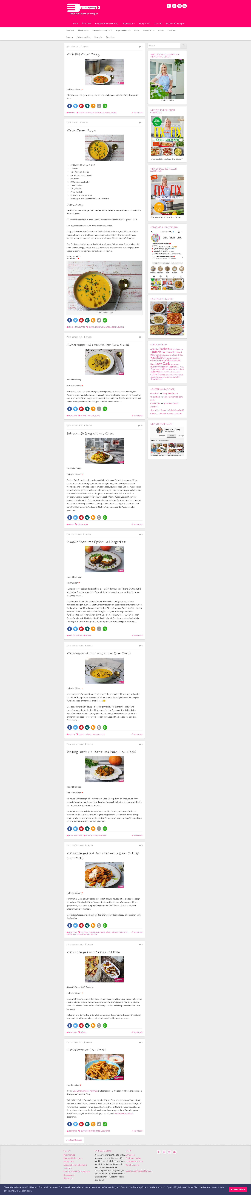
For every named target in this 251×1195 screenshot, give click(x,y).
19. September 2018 (76, 845)
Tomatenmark (178, 375)
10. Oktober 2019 (75, 337)
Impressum (127, 23)
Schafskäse (166, 372)
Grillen (180, 355)
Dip (179, 349)
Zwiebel (114, 113)
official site (155, 403)
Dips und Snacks (123, 30)
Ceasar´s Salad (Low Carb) (172, 410)
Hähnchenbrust (155, 361)
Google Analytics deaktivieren (139, 1171)
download (154, 393)
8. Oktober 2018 (75, 534)
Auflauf (156, 349)
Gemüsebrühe (168, 355)
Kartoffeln (89, 113)
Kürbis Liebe (71, 934)
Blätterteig (173, 349)
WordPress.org (132, 1165)
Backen (164, 349)
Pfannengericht (157, 368)
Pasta (136, 30)
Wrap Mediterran (170, 393)
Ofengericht (162, 366)
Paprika (172, 366)
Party (177, 367)
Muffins (176, 364)
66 (141, 426)
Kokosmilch (99, 113)
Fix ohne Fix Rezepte (175, 23)
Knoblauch (99, 327)
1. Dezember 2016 (75, 1042)
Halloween (100, 932)
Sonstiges (110, 37)
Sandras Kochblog (83, 9)
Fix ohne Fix (83, 30)
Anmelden (130, 1154)
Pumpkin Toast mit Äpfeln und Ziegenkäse (97, 542)
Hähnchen (175, 358)
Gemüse (171, 30)
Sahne (154, 371)
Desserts (98, 37)
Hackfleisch (158, 357)
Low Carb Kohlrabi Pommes (85, 1090)
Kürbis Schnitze (83, 934)
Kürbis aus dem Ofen (119, 932)
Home (75, 23)
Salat (160, 372)
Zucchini (170, 377)
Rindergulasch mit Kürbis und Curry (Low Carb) (101, 752)
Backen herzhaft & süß (102, 30)
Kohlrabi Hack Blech (124, 1113)
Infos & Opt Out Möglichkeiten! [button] (18, 1191)
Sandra (85, 47)
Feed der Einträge (133, 1158)
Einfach (82, 734)
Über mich (86, 23)
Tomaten (168, 375)
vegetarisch (154, 377)
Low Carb (158, 23)
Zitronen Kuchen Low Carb (170, 413)
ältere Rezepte (74, 1140)
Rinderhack (180, 369)
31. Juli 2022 (73, 122)
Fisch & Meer (148, 30)
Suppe (97, 415)
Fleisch (89, 835)
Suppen (69, 37)
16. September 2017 (76, 944)
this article (155, 396)
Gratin (175, 355)
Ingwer (91, 327)
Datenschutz (69, 1154)
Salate (161, 30)
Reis (174, 369)
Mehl (172, 364)
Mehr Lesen (138, 113)
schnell (154, 374)
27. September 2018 (76, 646)
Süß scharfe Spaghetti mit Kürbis (90, 433)
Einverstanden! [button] (238, 1189)
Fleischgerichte (83, 37)
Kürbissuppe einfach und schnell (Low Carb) (99, 653)
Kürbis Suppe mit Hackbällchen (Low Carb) (98, 345)
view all (153, 410)
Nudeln (153, 366)
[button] (69, 106)
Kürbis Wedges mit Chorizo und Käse (93, 952)
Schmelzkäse (175, 372)
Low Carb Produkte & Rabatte (76, 1171)
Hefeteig (169, 358)
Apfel (152, 349)
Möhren (114, 327)
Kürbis (107, 113)
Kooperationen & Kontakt (107, 23)
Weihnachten (163, 377)
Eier (182, 349)
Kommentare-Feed (134, 1161)
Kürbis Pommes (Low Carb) (86, 1050)
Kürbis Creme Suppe (81, 130)
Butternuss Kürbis (88, 932)
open (152, 413)
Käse (152, 364)
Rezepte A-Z (144, 23)
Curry (81, 113)
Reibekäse (169, 369)
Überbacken (156, 379)
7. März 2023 (73, 47)
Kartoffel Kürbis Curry (83, 54)
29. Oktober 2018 (75, 426)
